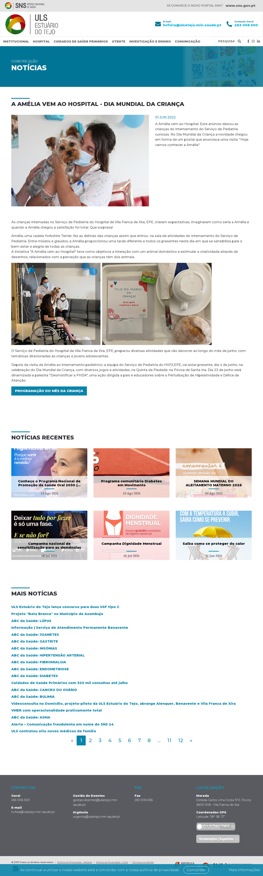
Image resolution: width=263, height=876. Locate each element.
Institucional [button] (16, 41)
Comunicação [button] (187, 41)
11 (169, 740)
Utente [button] (118, 41)
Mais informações (244, 870)
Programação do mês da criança (49, 391)
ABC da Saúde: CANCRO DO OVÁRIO (44, 690)
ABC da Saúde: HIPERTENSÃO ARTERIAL (48, 655)
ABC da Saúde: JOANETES (35, 635)
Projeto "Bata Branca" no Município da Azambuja (57, 614)
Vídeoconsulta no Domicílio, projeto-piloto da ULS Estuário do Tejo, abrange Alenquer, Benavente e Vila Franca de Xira (123, 704)
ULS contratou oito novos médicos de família (53, 731)
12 (180, 740)
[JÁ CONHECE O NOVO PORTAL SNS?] (25, 5)
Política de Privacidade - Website (74, 862)
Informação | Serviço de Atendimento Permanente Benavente (69, 628)
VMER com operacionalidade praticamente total (56, 710)
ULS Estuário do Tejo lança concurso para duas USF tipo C (65, 607)
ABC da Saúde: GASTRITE (34, 641)
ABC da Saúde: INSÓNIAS (34, 648)
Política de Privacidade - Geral (112, 862)
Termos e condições (143, 862)
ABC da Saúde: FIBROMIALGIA (38, 662)
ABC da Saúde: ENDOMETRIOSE (40, 669)
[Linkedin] (258, 41)
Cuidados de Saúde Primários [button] (81, 41)
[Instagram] (253, 41)
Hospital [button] (41, 41)
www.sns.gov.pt (240, 6)
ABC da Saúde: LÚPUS (31, 621)
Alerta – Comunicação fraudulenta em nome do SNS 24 (62, 724)
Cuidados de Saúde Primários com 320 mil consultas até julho (69, 683)
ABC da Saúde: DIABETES (34, 676)
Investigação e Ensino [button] (150, 41)
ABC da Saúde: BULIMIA (33, 697)
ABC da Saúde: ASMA (30, 717)
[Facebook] (248, 41)
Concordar (196, 870)
